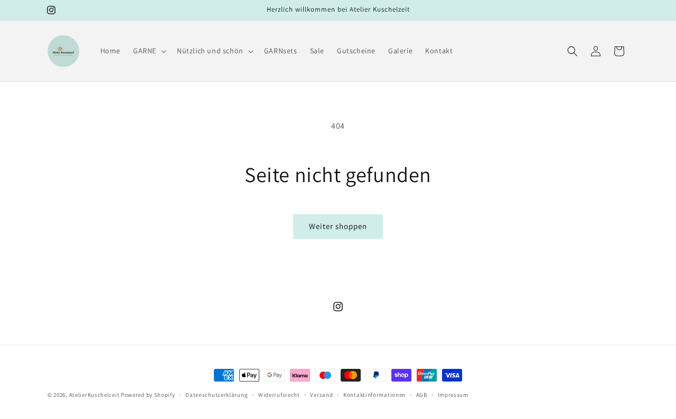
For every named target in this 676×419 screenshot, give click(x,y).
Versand (321, 394)
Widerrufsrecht (279, 394)
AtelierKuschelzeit (94, 394)
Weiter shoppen (338, 226)
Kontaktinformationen (374, 394)
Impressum (453, 394)
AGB (421, 394)
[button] (149, 51)
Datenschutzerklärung (216, 394)
